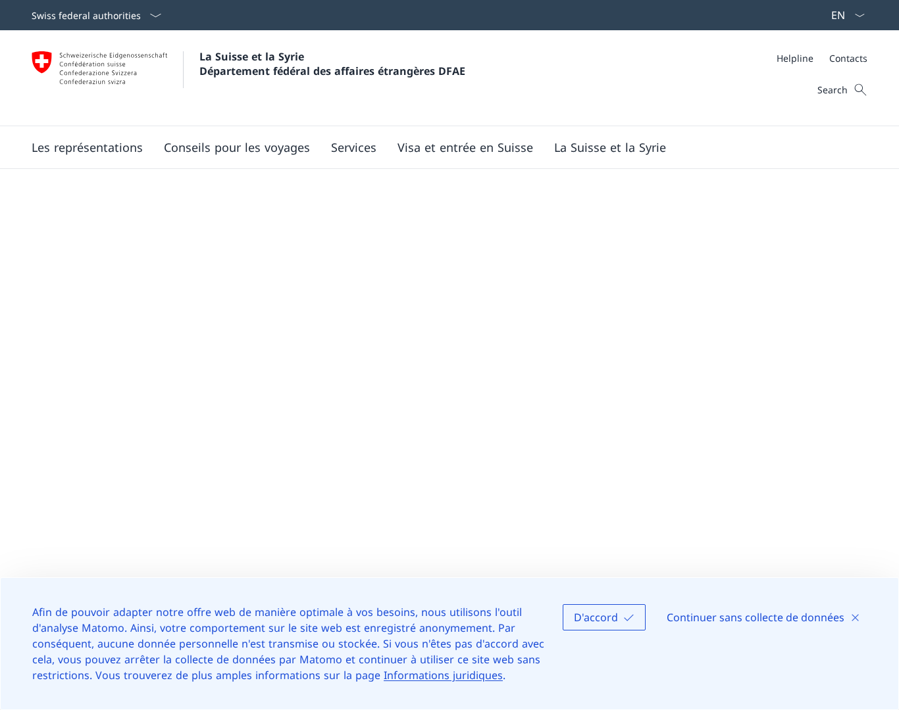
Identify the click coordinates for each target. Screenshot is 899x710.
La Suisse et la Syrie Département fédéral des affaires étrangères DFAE (332, 63)
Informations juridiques (443, 675)
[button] (237, 147)
